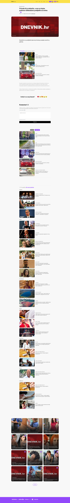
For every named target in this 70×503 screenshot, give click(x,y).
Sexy (47, 1)
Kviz (41, 1)
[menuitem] (58, 1)
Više (35, 484)
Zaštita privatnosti (29, 501)
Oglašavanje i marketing (18, 501)
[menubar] (58, 1)
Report (44, 1)
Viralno (37, 1)
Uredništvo (13, 501)
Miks (39, 1)
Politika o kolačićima (35, 501)
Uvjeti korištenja (24, 501)
